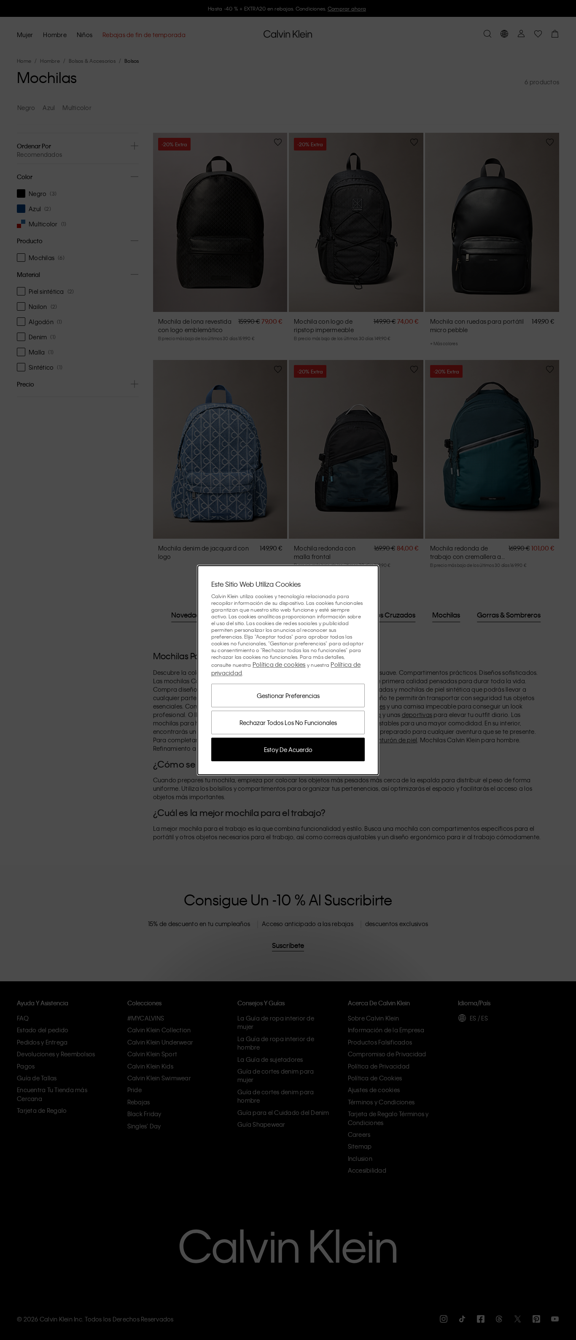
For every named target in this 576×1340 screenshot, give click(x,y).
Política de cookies (279, 664)
